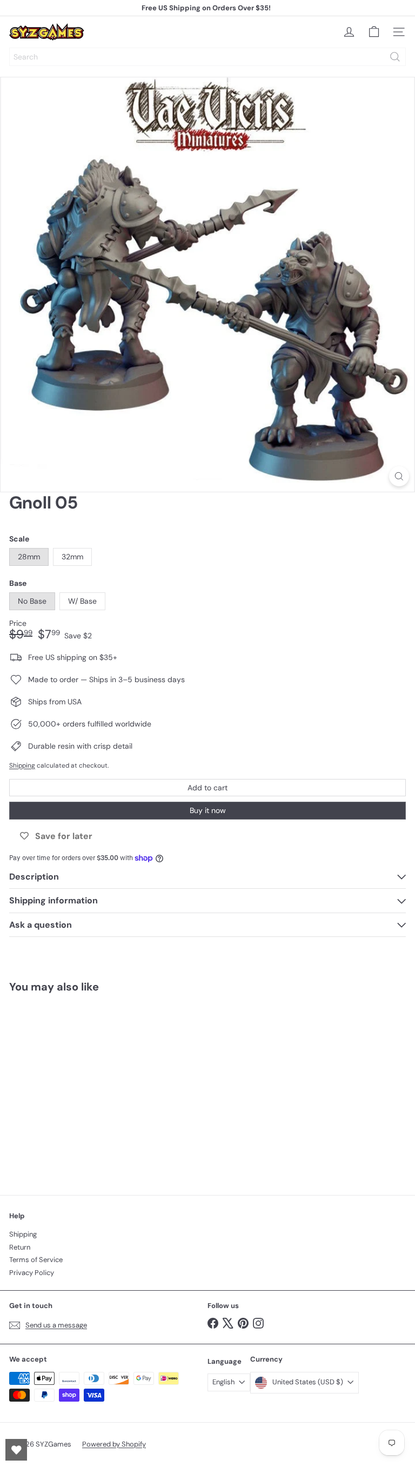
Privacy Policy (31, 1272)
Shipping (22, 765)
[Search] (395, 57)
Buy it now (208, 810)
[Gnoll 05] (77, 1087)
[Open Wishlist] (16, 1450)
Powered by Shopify (114, 1444)
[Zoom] (399, 476)
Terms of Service (36, 1259)
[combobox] (207, 57)
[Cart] (374, 32)
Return (19, 1247)
